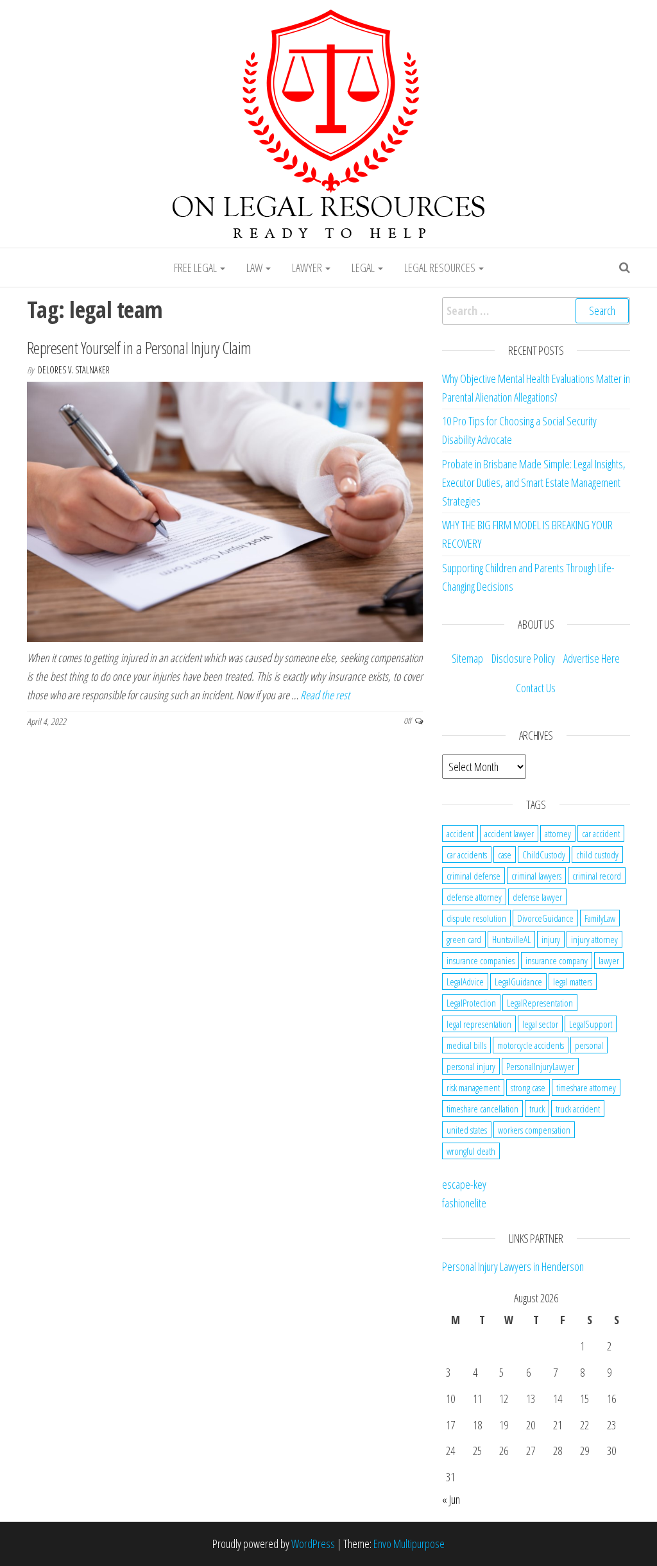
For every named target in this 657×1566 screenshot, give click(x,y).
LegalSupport (590, 1023)
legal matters (572, 981)
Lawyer (308, 267)
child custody (597, 854)
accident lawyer (509, 833)
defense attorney (474, 896)
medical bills (466, 1045)
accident (460, 833)
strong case (528, 1087)
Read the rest (325, 694)
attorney (558, 833)
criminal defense (473, 875)
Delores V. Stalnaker (74, 370)
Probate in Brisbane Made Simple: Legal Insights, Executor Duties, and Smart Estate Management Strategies (534, 482)
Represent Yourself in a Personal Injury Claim (139, 347)
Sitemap (467, 658)
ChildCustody (543, 854)
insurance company (556, 960)
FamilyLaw (599, 918)
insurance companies (481, 960)
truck (537, 1108)
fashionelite (464, 1203)
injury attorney (594, 939)
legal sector (540, 1023)
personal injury (471, 1066)
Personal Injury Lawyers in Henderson (513, 1266)
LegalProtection (471, 1002)
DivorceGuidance (545, 918)
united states (467, 1129)
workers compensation (534, 1129)
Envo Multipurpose (409, 1543)
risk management (473, 1087)
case (504, 854)
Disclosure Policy (523, 658)
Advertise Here (591, 658)
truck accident (578, 1108)
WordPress (313, 1543)
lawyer (609, 960)
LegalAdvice (465, 981)
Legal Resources (440, 267)
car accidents (467, 854)
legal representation (479, 1023)
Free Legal (196, 267)
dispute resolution (476, 918)
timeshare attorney (586, 1087)
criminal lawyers (536, 875)
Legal (364, 267)
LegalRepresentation (540, 1002)
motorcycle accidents (530, 1045)
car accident (601, 833)
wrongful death (471, 1151)
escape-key (464, 1184)
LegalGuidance (518, 981)
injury (551, 939)
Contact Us (536, 687)
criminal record (596, 875)
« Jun (451, 1499)
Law (255, 267)
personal (589, 1045)
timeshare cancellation (482, 1108)
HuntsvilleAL (511, 939)
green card (464, 939)
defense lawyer (537, 896)
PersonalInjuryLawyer (540, 1066)
